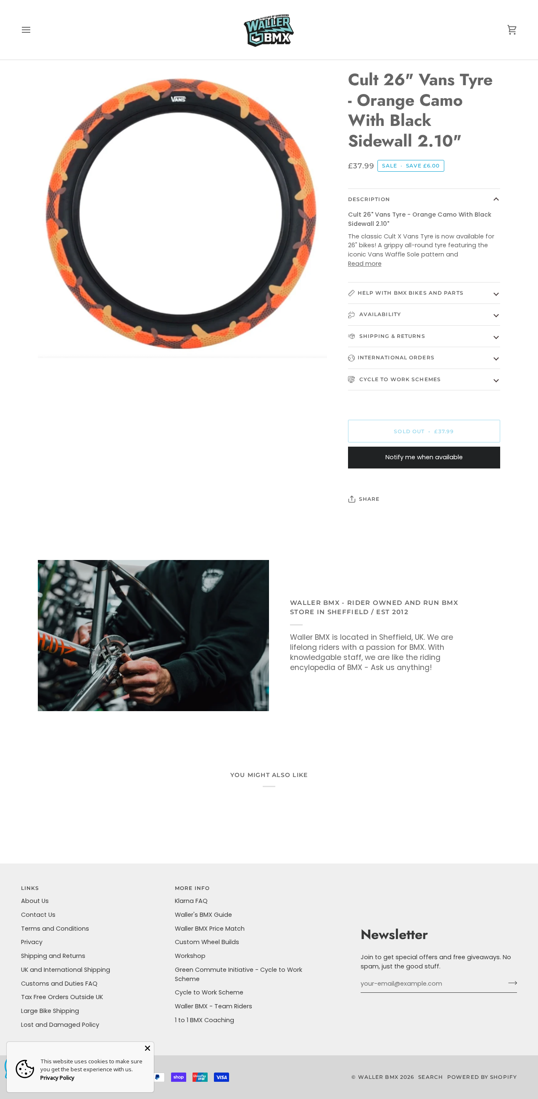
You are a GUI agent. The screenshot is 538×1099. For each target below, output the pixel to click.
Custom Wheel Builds (207, 942)
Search (430, 1077)
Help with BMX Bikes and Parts (411, 293)
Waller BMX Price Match (210, 928)
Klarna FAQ (191, 901)
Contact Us (38, 915)
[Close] (147, 1048)
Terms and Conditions (55, 928)
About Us (35, 901)
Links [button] (30, 888)
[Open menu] (33, 30)
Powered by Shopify (482, 1077)
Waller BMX (378, 1077)
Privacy (31, 942)
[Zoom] (53, 342)
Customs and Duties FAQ (59, 983)
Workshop (190, 956)
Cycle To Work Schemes (399, 379)
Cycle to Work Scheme (209, 992)
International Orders (396, 357)
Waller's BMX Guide (203, 915)
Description (369, 199)
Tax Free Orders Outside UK (62, 997)
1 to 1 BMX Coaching (204, 1020)
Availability (379, 314)
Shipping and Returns (53, 956)
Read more (365, 263)
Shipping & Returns (391, 336)
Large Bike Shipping (50, 1011)
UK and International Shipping (65, 970)
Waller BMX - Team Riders (213, 1006)
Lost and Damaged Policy (60, 1024)
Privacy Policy (57, 1077)
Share (369, 499)
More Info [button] (192, 888)
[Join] (510, 982)
